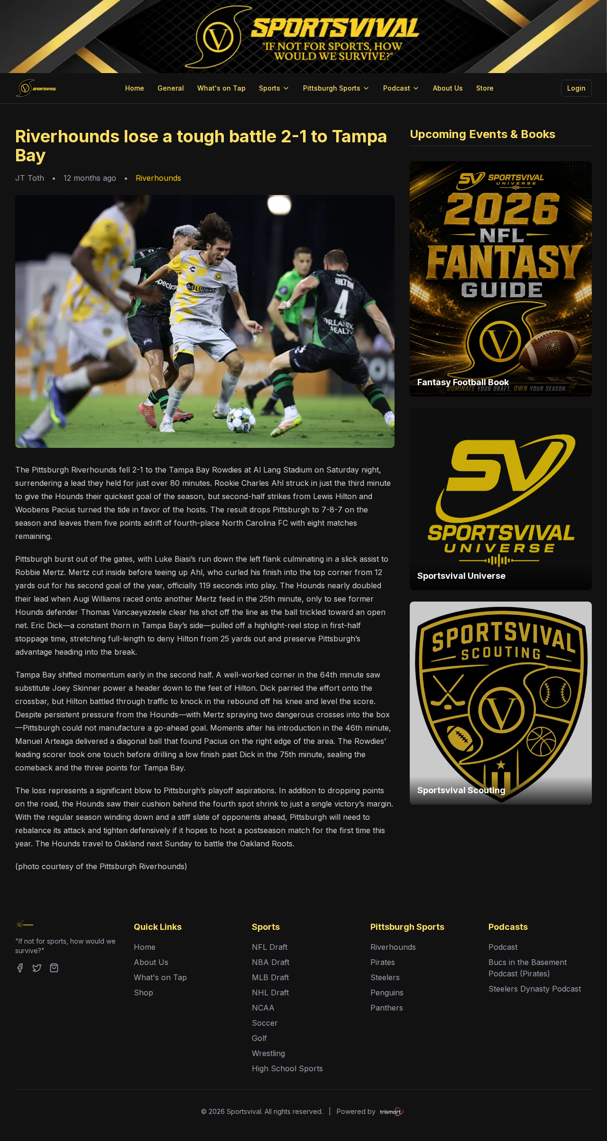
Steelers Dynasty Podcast (534, 988)
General (170, 88)
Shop (143, 992)
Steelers (385, 977)
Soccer (265, 1023)
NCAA (263, 1007)
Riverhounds (158, 178)
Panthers (386, 1007)
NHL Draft (270, 992)
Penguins (387, 992)
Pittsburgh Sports (331, 88)
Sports (269, 88)
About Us (448, 88)
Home (134, 88)
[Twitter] (37, 968)
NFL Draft (269, 947)
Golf (259, 1038)
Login (576, 88)
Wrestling (268, 1053)
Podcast (396, 88)
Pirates (382, 962)
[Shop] (54, 968)
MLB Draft (270, 977)
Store (485, 88)
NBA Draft (270, 962)
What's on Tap (221, 88)
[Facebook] (20, 968)
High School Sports (287, 1068)
